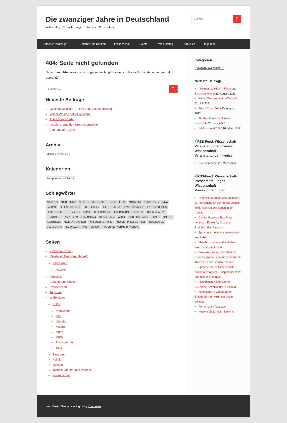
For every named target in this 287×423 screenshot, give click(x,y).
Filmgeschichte (56, 212)
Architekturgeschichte (93, 202)
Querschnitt (54, 227)
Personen (59, 354)
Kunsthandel (117, 217)
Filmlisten (89, 212)
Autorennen (151, 202)
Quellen (58, 365)
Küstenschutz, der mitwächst (216, 311)
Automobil (135, 202)
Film (58, 316)
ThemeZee (94, 406)
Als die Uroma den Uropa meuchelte (74, 124)
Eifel (105, 207)
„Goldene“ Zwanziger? (55, 44)
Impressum (60, 263)
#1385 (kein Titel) (61, 251)
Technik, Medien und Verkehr (72, 370)
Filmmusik (104, 212)
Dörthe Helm (91, 207)
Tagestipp (209, 44)
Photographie (64, 342)
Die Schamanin (207, 163)
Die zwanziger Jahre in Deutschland (107, 19)
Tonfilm (94, 227)
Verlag (134, 227)
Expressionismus (156, 207)
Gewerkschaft (122, 212)
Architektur (68, 202)
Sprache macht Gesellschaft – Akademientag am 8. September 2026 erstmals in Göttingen (218, 272)
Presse (120, 222)
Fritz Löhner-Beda (62, 119)
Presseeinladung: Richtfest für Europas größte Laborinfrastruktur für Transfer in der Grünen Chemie (218, 257)
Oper (110, 222)
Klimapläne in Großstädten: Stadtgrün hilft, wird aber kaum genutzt (214, 296)
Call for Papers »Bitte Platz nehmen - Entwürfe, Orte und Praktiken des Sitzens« (213, 222)
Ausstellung (118, 202)
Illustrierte (54, 217)
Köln (131, 217)
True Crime (108, 227)
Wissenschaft (61, 375)
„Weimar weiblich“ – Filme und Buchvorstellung (81, 108)
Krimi (75, 217)
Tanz (84, 227)
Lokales (155, 217)
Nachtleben (54, 222)
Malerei (168, 217)
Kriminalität (88, 217)
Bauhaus (52, 207)
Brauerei (75, 207)
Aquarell (52, 202)
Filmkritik (74, 212)
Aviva (164, 202)
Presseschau (122, 44)
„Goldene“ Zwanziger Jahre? (69, 256)
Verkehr (122, 227)
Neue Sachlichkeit (75, 222)
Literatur (142, 217)
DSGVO (61, 269)
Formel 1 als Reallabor (212, 306)
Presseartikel (136, 222)
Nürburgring (97, 222)
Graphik (138, 212)
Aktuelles (189, 44)
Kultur (103, 217)
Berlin (64, 207)
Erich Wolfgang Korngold (126, 207)
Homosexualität (156, 212)
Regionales (72, 227)
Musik (59, 337)
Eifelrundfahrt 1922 (62, 129)
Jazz (67, 217)
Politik (57, 359)
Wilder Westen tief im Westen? (70, 114)
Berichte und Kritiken (93, 44)
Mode (59, 332)
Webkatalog (165, 44)
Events (143, 44)
